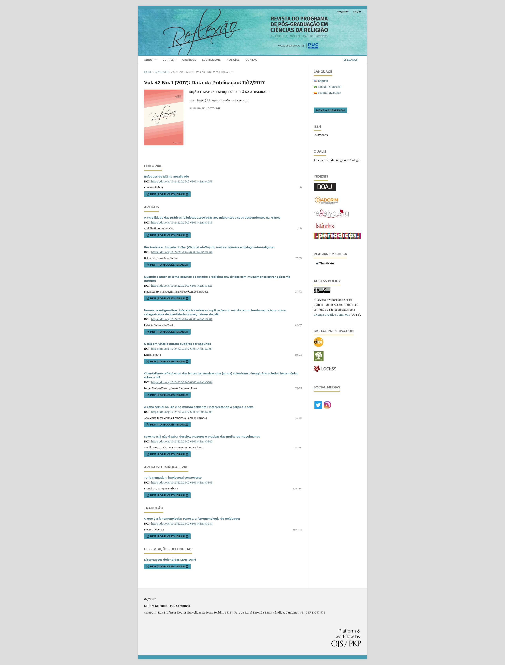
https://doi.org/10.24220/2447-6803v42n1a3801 (181, 319)
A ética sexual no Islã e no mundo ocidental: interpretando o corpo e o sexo (198, 407)
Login (357, 11)
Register (343, 11)
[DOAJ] (325, 190)
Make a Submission (330, 110)
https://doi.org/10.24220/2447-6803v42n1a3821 (181, 285)
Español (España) (329, 92)
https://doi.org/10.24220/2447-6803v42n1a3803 (181, 349)
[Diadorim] (326, 204)
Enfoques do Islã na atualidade (166, 176)
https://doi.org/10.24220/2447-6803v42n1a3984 (181, 523)
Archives (189, 59)
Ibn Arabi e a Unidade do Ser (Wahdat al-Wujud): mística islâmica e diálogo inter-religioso (209, 247)
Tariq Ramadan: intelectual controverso (173, 477)
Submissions (211, 59)
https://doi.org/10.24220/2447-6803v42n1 (222, 100)
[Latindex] (325, 227)
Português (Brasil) (329, 87)
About (149, 59)
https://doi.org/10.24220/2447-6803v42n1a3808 (181, 412)
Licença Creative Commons (332, 314)
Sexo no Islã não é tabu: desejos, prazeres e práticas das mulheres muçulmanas (202, 436)
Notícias (232, 59)
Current (169, 59)
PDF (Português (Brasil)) (168, 194)
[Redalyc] (331, 217)
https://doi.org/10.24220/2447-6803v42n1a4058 (181, 181)
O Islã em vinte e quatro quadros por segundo (177, 344)
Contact (252, 59)
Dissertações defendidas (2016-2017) (170, 559)
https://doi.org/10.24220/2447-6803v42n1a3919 (181, 222)
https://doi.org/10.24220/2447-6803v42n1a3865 (181, 482)
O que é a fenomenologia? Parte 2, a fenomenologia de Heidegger (192, 518)
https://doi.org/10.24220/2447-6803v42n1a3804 (181, 382)
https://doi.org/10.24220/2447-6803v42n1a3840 (181, 441)
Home (148, 71)
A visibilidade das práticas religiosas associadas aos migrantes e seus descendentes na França (212, 217)
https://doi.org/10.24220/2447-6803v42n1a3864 (181, 252)
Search (352, 59)
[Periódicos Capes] (337, 237)
